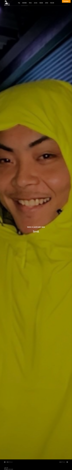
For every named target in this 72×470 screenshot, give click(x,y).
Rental (41, 2)
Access (35, 2)
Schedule (24, 2)
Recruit (52, 2)
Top (19, 2)
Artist (46, 2)
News (30, 2)
